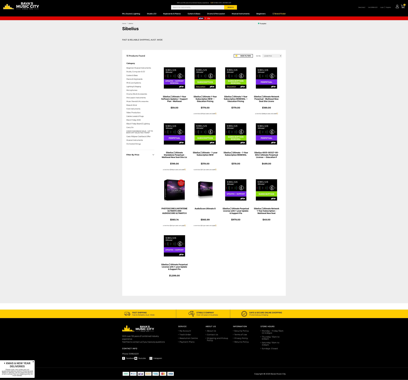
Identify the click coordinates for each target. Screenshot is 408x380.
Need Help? (361, 7)
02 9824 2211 (217, 3)
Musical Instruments (241, 14)
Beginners (261, 14)
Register (388, 7)
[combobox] (197, 7)
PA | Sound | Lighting (131, 14)
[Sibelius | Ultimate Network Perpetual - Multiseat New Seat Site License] (266, 78)
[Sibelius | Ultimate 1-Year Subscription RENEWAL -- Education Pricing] (236, 78)
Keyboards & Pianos (172, 14)
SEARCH (230, 7)
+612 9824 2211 (226, 3)
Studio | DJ (151, 14)
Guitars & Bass (194, 14)
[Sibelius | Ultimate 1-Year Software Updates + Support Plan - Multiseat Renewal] (174, 78)
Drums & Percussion (216, 14)
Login (382, 7)
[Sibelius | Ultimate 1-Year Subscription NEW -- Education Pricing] (205, 78)
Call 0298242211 (373, 7)
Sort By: (258, 56)
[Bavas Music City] (21, 6)
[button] (402, 7)
